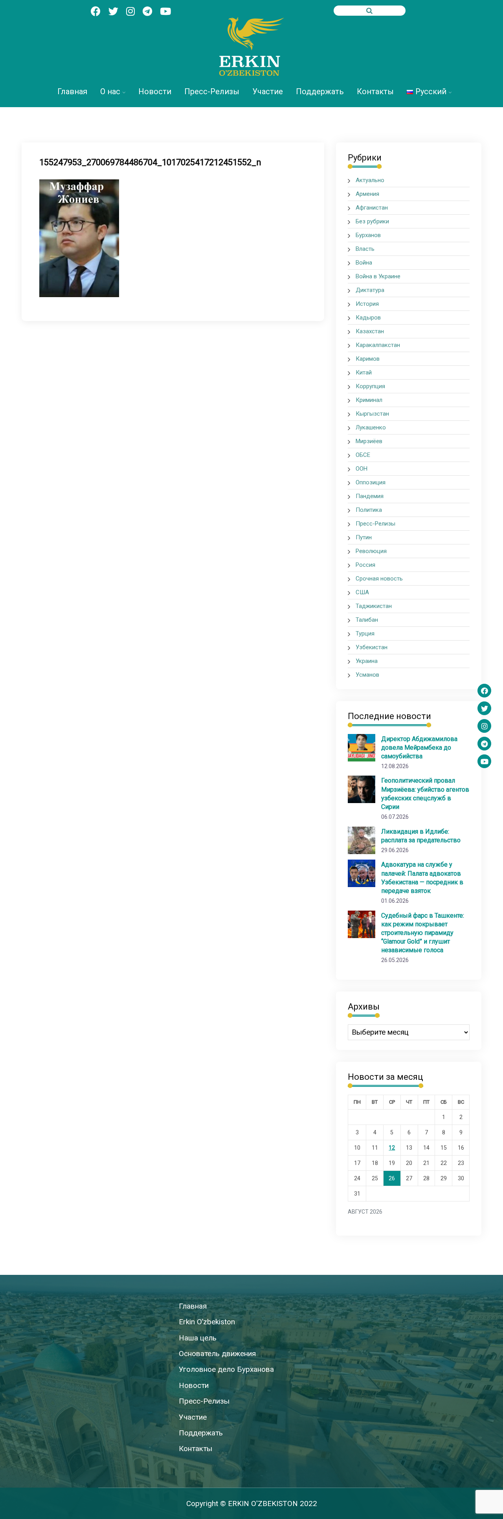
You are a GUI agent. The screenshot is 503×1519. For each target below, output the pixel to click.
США (362, 592)
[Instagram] (484, 726)
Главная (72, 91)
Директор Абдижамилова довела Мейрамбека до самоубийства (419, 747)
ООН (361, 468)
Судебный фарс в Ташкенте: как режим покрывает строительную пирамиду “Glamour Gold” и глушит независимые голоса (422, 933)
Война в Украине (378, 276)
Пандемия (370, 496)
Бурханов (368, 235)
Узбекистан (371, 647)
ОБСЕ (363, 454)
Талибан (367, 619)
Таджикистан (374, 606)
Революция (371, 551)
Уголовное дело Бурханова (226, 1369)
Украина (367, 661)
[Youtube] (484, 761)
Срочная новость (379, 578)
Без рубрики (372, 221)
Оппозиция (371, 482)
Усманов (367, 674)
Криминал (369, 399)
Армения (367, 193)
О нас (110, 91)
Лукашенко (371, 427)
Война (364, 262)
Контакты (375, 91)
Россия (365, 564)
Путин (364, 537)
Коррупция (370, 386)
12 (392, 1148)
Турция (365, 633)
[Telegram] (484, 743)
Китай (364, 372)
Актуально (370, 180)
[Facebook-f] (484, 690)
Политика (369, 509)
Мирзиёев (369, 441)
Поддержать (320, 91)
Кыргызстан (372, 413)
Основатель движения (217, 1353)
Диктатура (370, 290)
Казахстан (370, 331)
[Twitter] (484, 708)
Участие (267, 91)
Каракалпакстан (378, 345)
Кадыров (368, 317)
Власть (365, 248)
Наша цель (198, 1337)
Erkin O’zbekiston (207, 1321)
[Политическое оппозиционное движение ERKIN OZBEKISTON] (251, 46)
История (367, 303)
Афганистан (372, 207)
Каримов (368, 358)
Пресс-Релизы (211, 91)
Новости (154, 91)
